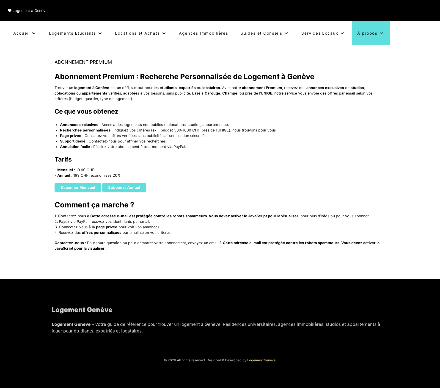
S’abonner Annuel (124, 187)
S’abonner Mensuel (77, 187)
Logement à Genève (30, 10)
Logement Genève (261, 360)
